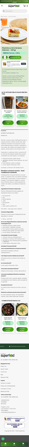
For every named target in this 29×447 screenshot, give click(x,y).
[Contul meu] (27, 5)
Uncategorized (12, 16)
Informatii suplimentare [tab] (7, 133)
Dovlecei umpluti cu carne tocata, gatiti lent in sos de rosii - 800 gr (22, 111)
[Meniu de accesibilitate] (3, 438)
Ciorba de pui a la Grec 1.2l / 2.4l (22, 318)
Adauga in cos (15, 57)
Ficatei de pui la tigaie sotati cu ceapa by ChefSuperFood (8, 318)
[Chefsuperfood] (13, 6)
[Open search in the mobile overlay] (14, 11)
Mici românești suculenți (8, 111)
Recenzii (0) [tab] (4, 135)
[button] (2, 5)
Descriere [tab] (3, 130)
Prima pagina (4, 16)
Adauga (23, 63)
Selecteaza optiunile (8, 329)
